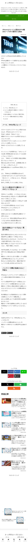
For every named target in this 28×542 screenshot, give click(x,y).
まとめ (6, 118)
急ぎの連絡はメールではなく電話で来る (14, 114)
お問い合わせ (20, 537)
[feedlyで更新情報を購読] (20, 384)
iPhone (4, 332)
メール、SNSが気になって (11, 107)
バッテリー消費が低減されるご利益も (13, 116)
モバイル (10, 332)
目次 (12, 104)
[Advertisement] (14, 86)
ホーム (7, 537)
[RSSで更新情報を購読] (14, 388)
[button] (17, 376)
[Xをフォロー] (7, 384)
